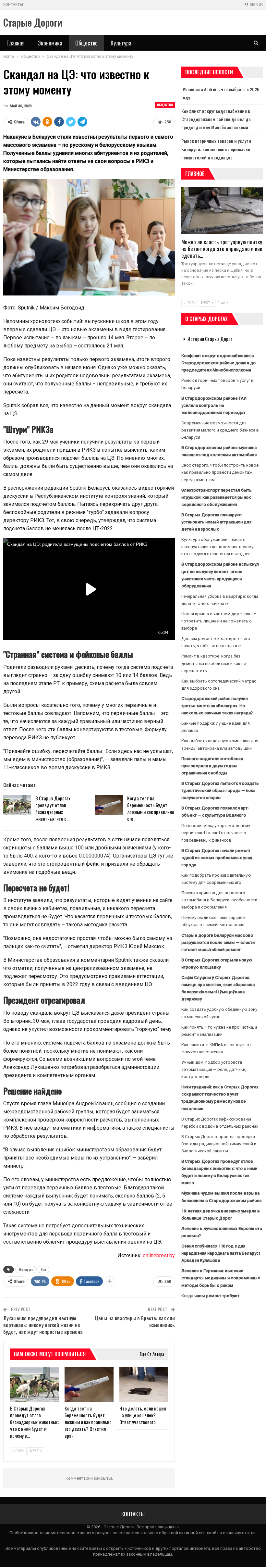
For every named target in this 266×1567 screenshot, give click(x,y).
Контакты (13, 5)
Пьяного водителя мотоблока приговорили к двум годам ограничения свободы (212, 765)
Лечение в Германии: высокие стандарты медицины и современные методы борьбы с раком (220, 1277)
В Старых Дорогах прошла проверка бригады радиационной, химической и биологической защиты (218, 1143)
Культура (121, 43)
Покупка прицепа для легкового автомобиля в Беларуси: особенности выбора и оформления (219, 899)
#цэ (43, 1269)
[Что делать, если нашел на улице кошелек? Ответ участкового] (143, 1384)
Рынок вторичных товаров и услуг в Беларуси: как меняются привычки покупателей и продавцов (216, 148)
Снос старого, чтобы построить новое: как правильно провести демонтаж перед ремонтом (220, 472)
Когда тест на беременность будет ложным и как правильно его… (150, 808)
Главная (15, 43)
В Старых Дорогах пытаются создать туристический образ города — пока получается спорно (220, 790)
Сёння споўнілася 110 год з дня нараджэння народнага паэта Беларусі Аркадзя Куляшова (220, 1253)
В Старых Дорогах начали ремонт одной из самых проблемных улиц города (216, 857)
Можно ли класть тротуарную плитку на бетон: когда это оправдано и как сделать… (221, 248)
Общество (86, 43)
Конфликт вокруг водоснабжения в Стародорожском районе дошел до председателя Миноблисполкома (216, 119)
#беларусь (25, 1269)
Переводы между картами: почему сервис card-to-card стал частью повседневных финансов (215, 832)
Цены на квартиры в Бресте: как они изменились (135, 1321)
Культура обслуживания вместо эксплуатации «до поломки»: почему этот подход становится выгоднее (217, 546)
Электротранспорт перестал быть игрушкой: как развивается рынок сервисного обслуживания (216, 497)
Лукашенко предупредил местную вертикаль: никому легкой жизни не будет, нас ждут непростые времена (43, 1324)
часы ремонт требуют (216, 1295)
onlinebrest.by (159, 1255)
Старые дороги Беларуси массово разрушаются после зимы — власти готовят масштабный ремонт (218, 942)
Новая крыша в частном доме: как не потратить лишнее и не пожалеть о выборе (218, 621)
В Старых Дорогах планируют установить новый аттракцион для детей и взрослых (216, 522)
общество (165, 104)
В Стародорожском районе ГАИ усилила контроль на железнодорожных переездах (214, 405)
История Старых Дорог (209, 338)
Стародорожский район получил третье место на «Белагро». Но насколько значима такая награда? (217, 705)
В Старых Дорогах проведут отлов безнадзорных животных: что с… (52, 808)
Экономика (50, 43)
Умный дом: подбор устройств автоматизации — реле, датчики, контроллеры (213, 1069)
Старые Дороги (32, 22)
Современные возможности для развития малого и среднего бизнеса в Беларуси (220, 430)
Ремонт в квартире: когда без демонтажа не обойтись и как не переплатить (213, 663)
